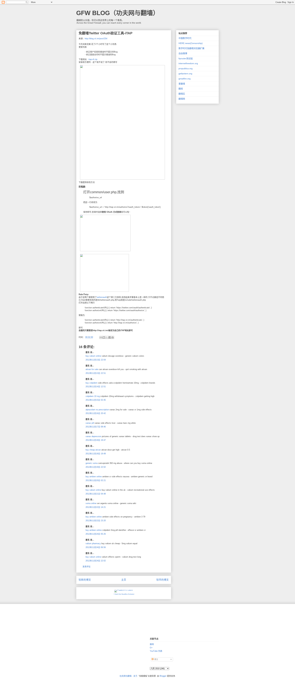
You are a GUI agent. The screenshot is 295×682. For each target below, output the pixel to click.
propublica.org (186, 68)
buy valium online (93, 356)
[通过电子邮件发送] (100, 337)
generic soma (92, 463)
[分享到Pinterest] (112, 337)
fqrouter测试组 (186, 58)
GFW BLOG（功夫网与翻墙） (117, 13)
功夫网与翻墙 (126, 676)
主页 (123, 579)
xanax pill (90, 423)
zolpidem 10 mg (93, 396)
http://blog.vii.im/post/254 (96, 38)
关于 (135, 676)
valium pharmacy (93, 543)
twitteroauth (102, 297)
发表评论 (86, 566)
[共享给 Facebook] (109, 337)
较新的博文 (85, 579)
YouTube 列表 (156, 651)
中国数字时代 (185, 38)
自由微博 (183, 53)
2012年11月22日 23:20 (96, 520)
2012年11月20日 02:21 (96, 480)
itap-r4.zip (92, 59)
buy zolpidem (91, 383)
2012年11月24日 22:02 (96, 561)
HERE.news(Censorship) (191, 43)
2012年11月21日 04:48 (96, 494)
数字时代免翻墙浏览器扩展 (191, 48)
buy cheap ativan (93, 450)
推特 (152, 644)
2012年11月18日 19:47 (96, 440)
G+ (151, 647)
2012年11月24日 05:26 (96, 534)
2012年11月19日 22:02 (96, 467)
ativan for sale (92, 369)
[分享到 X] (106, 337)
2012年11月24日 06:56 (96, 547)
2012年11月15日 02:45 (96, 400)
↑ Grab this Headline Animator (123, 594)
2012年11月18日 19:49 (96, 453)
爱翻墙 (182, 83)
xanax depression (93, 436)
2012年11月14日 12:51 (96, 386)
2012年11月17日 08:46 (96, 427)
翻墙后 (182, 93)
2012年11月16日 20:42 (96, 413)
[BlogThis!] (103, 337)
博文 (155, 659)
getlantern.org (185, 73)
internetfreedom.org (188, 63)
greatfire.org (185, 78)
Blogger (163, 676)
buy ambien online (94, 476)
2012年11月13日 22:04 (96, 360)
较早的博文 (162, 579)
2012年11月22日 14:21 (96, 507)
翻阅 (181, 88)
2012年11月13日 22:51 (96, 373)
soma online (91, 503)
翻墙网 (182, 99)
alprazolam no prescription (97, 409)
